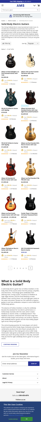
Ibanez (36, 34)
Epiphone (31, 34)
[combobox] (20, 10)
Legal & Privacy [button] (7, 382)
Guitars (3, 20)
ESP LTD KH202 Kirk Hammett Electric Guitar (30, 249)
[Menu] (2, 5)
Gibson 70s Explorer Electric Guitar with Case (9, 249)
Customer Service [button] (8, 374)
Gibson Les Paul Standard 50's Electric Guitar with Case (30, 144)
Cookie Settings (13, 419)
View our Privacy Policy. (16, 415)
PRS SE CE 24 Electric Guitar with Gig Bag (9, 109)
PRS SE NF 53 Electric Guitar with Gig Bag (9, 144)
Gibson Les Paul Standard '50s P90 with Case (30, 179)
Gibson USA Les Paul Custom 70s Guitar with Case (30, 72)
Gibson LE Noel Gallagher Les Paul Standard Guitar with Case (10, 73)
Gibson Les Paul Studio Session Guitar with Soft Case (10, 214)
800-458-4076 (24, 395)
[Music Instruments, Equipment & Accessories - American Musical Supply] (20, 5)
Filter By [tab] (7, 43)
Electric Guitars (12, 20)
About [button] (4, 378)
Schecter (6, 35)
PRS (2, 35)
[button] (38, 5)
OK (26, 419)
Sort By (24, 43)
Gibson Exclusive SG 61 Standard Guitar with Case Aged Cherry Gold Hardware (29, 110)
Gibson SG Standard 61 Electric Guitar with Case (9, 179)
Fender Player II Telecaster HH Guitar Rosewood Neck (29, 214)
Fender (27, 34)
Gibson (22, 34)
